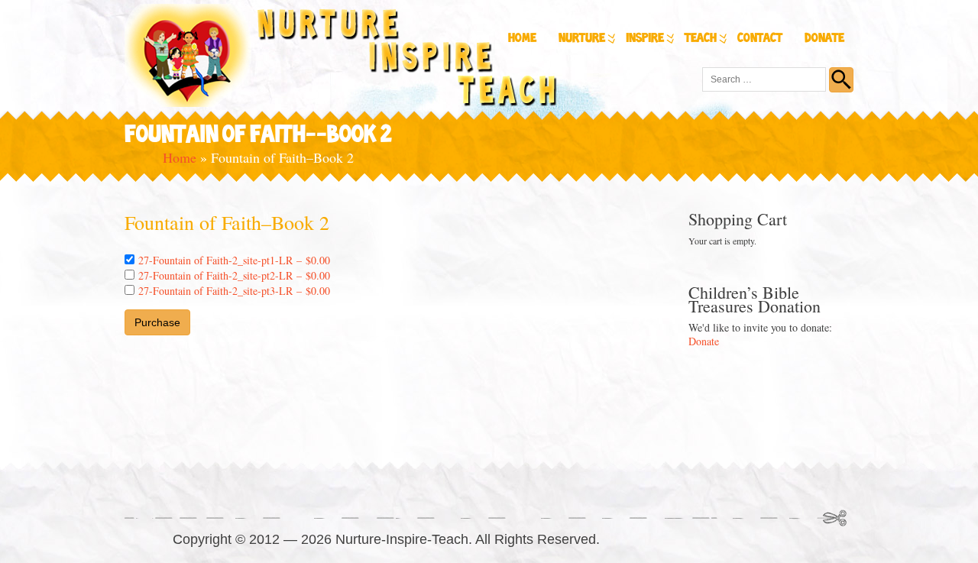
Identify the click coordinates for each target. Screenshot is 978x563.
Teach (701, 39)
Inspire (645, 39)
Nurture (582, 39)
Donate (824, 39)
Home (522, 39)
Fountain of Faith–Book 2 (227, 222)
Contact (759, 39)
